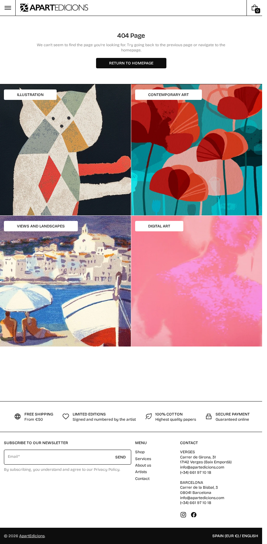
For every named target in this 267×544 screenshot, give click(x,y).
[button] (7, 8)
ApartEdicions (32, 536)
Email (13, 456)
